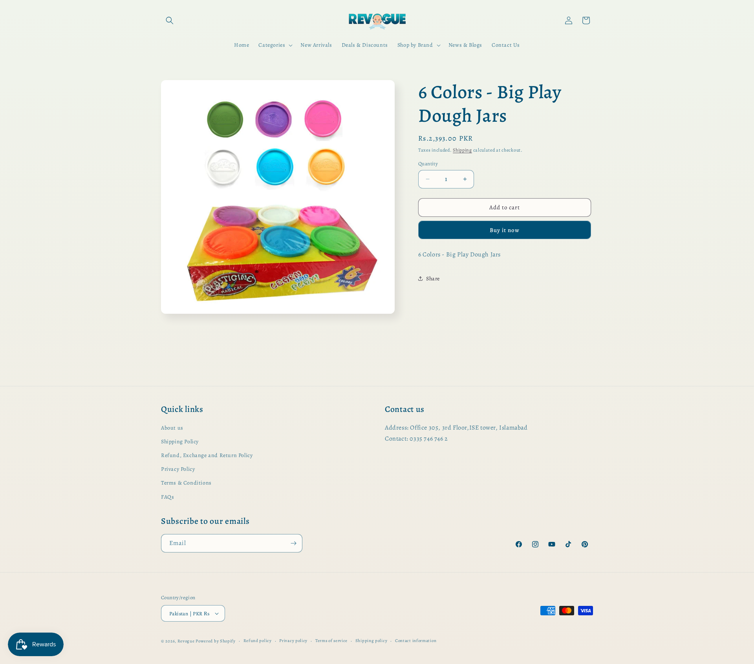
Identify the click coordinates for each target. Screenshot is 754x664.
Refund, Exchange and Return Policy (207, 455)
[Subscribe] (293, 543)
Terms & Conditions (186, 483)
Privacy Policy (178, 469)
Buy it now (505, 230)
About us (172, 428)
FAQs (167, 497)
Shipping (462, 150)
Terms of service (331, 641)
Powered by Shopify (216, 641)
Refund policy (257, 641)
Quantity (428, 163)
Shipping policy (371, 641)
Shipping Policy (180, 441)
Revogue (186, 641)
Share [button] (433, 278)
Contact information (415, 641)
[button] (169, 20)
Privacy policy (293, 641)
